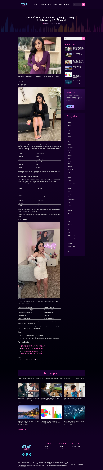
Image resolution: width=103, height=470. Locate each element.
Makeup (34, 359)
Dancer (69, 175)
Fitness (69, 197)
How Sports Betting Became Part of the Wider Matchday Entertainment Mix (78, 55)
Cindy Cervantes (28, 359)
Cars (69, 158)
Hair (69, 221)
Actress (69, 122)
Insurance (70, 249)
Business (70, 150)
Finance (69, 194)
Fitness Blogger (71, 199)
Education (70, 180)
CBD (69, 163)
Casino (69, 161)
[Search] (83, 4)
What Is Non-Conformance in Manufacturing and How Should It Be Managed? (78, 48)
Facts (69, 186)
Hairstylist (70, 224)
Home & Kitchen (71, 235)
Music (49, 4)
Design (69, 177)
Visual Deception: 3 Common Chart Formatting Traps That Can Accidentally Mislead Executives (78, 75)
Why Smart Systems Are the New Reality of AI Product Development (78, 82)
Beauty (69, 139)
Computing (70, 169)
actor (69, 119)
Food (69, 202)
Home (35, 4)
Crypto (69, 172)
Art (68, 128)
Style (60, 4)
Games (69, 213)
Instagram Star (71, 246)
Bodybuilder (70, 147)
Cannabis (70, 155)
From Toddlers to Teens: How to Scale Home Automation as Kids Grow (78, 61)
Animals (69, 125)
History (69, 230)
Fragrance (70, 205)
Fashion (55, 4)
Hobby (69, 232)
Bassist (69, 136)
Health (69, 227)
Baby (69, 133)
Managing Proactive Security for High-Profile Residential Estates (78, 68)
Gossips (69, 219)
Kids (69, 252)
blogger (22, 359)
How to (69, 241)
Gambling (70, 210)
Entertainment (43, 4)
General (69, 216)
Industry (70, 243)
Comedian (70, 166)
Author (69, 130)
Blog (69, 141)
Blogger (69, 144)
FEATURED (70, 191)
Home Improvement (72, 238)
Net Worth (66, 4)
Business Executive (72, 152)
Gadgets (70, 208)
